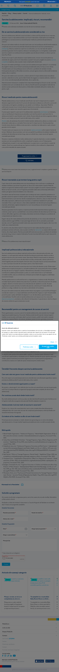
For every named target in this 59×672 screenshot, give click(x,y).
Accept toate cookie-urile (48, 346)
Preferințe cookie (28, 347)
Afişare (52, 342)
